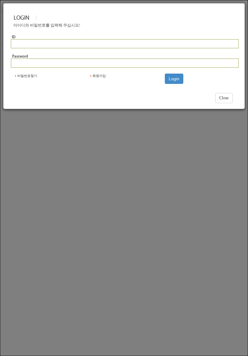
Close (224, 98)
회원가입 (99, 76)
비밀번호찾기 (27, 76)
